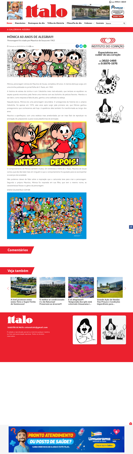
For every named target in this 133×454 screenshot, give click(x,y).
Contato (100, 23)
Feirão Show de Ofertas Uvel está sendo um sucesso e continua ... (108, 301)
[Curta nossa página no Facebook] (131, 227)
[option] (99, 12)
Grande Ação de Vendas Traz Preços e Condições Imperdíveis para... (79, 301)
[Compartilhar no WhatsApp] (85, 46)
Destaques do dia (36, 23)
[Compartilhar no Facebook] (77, 46)
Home (10, 23)
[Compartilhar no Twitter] (81, 46)
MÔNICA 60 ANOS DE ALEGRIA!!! (30, 37)
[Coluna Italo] (15, 11)
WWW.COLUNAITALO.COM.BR (18, 190)
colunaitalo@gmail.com (36, 327)
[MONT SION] (99, 12)
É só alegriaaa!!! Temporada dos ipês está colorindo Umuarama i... (51, 301)
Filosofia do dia (74, 23)
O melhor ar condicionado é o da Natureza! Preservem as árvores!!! (23, 301)
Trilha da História (55, 23)
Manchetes (20, 23)
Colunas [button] (88, 23)
